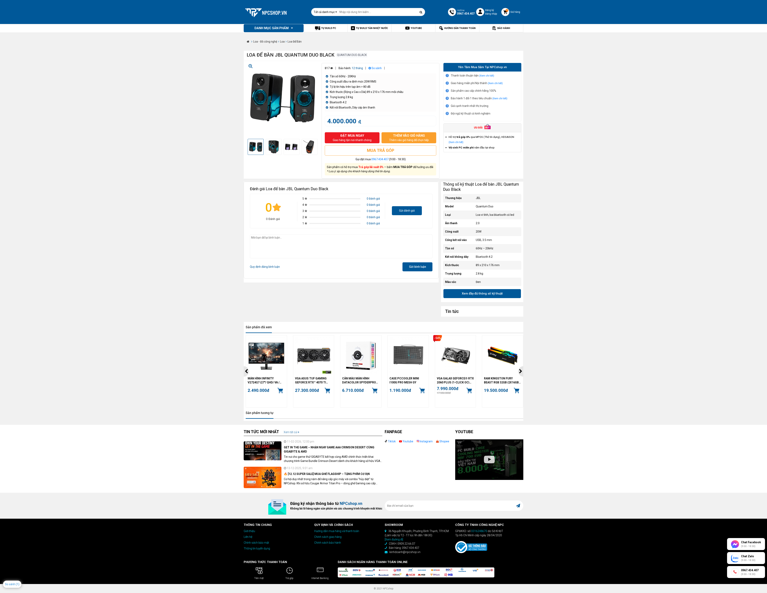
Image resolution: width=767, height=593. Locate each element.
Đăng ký (489, 10)
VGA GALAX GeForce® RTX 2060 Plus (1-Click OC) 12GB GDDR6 (455, 380)
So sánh (376, 68)
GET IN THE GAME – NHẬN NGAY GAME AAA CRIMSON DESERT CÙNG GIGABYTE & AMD (329, 449)
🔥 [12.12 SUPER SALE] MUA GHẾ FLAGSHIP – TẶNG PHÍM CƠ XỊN (327, 474)
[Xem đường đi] (394, 539)
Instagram (426, 441)
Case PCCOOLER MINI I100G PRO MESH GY (404, 380)
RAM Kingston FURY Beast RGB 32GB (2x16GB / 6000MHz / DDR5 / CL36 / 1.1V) (502, 380)
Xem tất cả (291, 432)
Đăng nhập (491, 13)
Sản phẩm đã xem (259, 327)
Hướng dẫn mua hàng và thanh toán (336, 531)
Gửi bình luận (417, 266)
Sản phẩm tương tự (259, 413)
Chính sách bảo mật (256, 542)
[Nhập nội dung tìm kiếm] (421, 12)
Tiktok (391, 441)
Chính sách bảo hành (327, 542)
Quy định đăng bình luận (265, 266)
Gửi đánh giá (407, 210)
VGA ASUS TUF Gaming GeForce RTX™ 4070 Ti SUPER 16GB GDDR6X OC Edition (311, 380)
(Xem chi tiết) (486, 75)
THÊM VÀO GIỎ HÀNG (409, 138)
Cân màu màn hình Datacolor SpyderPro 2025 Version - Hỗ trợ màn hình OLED (359, 380)
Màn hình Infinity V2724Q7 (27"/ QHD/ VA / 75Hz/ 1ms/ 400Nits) (263, 380)
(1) (17, 584)
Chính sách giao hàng (328, 536)
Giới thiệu (249, 531)
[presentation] (246, 371)
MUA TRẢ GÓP (380, 150)
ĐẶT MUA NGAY (352, 138)
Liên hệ (248, 536)
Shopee (444, 441)
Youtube (407, 441)
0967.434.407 (379, 159)
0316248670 (479, 531)
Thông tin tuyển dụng (257, 548)
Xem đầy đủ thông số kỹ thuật (482, 293)
